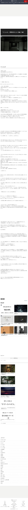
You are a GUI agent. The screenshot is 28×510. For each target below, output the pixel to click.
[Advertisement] (14, 10)
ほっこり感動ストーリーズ (14, 506)
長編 (23, 502)
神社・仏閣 (23, 504)
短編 (4, 502)
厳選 (4, 503)
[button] (26, 423)
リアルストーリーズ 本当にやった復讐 (4, 506)
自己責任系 (14, 505)
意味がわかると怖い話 (14, 504)
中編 (14, 502)
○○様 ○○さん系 (14, 503)
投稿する (26, 1)
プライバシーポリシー (23, 506)
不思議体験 (5, 504)
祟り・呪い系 (4, 505)
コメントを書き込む (14, 358)
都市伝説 (23, 505)
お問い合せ (14, 507)
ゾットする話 (23, 503)
